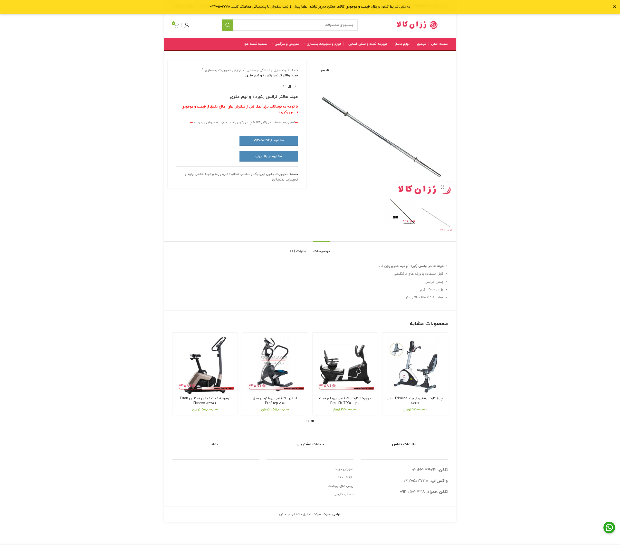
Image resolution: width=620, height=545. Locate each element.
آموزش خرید (344, 469)
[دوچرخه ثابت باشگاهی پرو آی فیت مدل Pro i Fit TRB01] (345, 365)
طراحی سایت (332, 514)
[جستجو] (227, 25)
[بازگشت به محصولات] (289, 86)
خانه (294, 70)
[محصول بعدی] (283, 86)
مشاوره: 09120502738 (268, 140)
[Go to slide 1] (312, 421)
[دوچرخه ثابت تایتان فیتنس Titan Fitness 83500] (205, 365)
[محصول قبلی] (295, 86)
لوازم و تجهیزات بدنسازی (223, 70)
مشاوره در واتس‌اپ (268, 156)
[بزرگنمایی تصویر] (443, 187)
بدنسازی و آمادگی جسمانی (266, 70)
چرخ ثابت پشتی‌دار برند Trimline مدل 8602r (415, 401)
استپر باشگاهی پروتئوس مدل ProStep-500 (275, 401)
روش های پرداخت (340, 486)
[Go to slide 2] (307, 421)
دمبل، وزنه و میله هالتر (213, 174)
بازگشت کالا (344, 477)
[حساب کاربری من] (187, 25)
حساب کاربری (343, 494)
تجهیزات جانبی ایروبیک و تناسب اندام (260, 174)
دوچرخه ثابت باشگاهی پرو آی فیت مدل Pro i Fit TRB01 (345, 401)
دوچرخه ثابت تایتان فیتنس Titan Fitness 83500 (205, 401)
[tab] (321, 248)
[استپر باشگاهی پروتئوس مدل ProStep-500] (275, 365)
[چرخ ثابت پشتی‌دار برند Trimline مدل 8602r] (415, 365)
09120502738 (415, 481)
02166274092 (424, 470)
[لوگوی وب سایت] (417, 24)
